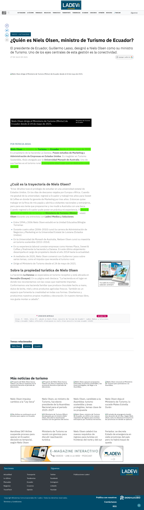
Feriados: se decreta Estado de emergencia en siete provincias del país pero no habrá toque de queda (118, 437)
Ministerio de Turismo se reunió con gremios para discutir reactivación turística (54, 435)
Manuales (39, 12)
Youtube (53, 490)
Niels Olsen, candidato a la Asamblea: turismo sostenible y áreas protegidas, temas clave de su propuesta (87, 404)
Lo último (30, 12)
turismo (27, 346)
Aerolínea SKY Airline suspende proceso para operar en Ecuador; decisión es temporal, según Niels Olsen (22, 437)
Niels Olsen (16, 346)
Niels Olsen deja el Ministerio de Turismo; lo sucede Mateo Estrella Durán (117, 403)
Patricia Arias (23, 144)
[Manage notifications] (139, 505)
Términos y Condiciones (13, 502)
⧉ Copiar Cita (102, 316)
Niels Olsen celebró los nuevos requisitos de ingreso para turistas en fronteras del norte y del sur (88, 435)
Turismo (42, 149)
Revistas (109, 12)
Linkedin (53, 486)
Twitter (53, 474)
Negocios (47, 12)
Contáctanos (110, 501)
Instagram (54, 482)
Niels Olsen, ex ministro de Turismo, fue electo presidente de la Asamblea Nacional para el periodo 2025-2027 (56, 404)
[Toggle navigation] (8, 12)
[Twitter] (7, 30)
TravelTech (56, 12)
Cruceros (93, 12)
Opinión (101, 12)
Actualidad (21, 12)
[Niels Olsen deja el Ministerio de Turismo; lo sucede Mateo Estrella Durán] (119, 389)
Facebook (54, 478)
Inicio (14, 34)
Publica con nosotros (106, 497)
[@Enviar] (7, 40)
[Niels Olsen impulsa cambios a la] (24, 389)
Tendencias (76, 12)
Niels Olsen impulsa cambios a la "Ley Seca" (22, 400)
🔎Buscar (117, 12)
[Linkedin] (7, 35)
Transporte (66, 12)
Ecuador (85, 12)
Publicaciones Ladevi (81, 474)
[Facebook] (7, 26)
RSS (115, 506)
